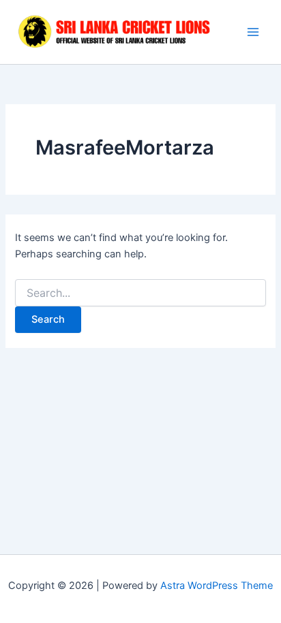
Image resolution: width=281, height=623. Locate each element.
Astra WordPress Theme (216, 585)
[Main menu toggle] (253, 32)
